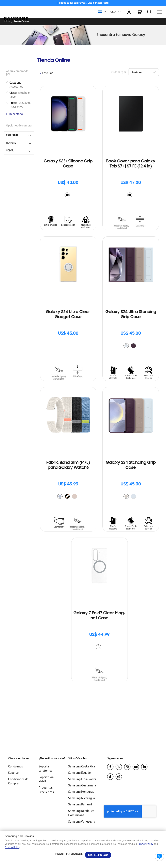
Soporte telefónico (45, 769)
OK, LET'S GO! (98, 855)
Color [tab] (9, 151)
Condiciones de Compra (18, 781)
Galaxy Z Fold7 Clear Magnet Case (99, 616)
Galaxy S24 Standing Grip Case (131, 465)
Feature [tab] (11, 143)
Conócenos (15, 766)
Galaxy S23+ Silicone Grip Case (68, 164)
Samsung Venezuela (81, 822)
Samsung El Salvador (82, 779)
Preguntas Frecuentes (46, 790)
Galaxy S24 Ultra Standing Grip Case (130, 314)
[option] (67, 195)
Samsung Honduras (81, 792)
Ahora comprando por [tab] (17, 73)
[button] (105, 12)
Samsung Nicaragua (81, 798)
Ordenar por (118, 72)
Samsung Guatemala (82, 785)
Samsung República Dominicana (81, 813)
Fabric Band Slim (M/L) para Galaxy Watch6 (68, 465)
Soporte (13, 773)
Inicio (7, 21)
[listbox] (68, 195)
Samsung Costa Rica (81, 766)
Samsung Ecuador (80, 773)
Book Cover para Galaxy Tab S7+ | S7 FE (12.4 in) (130, 164)
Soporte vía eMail (46, 779)
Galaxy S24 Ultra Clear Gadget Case (68, 314)
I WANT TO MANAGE (69, 854)
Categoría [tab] (12, 135)
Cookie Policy (12, 847)
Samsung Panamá (80, 804)
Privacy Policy (145, 844)
